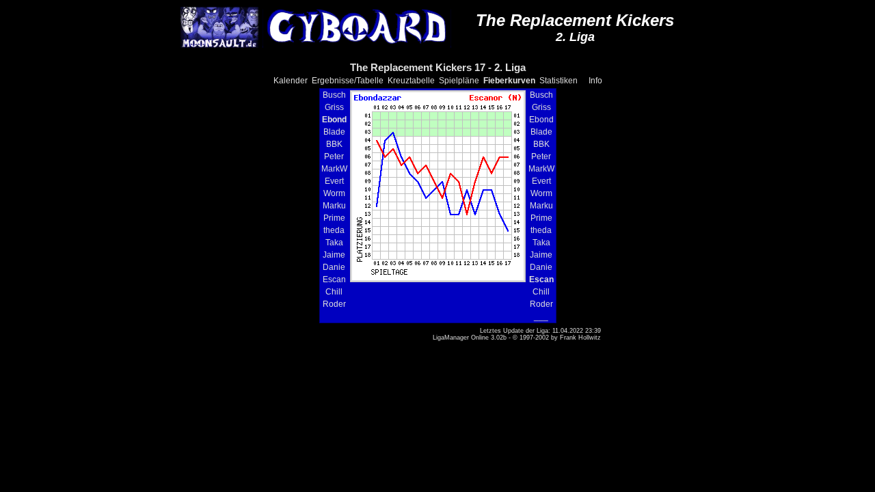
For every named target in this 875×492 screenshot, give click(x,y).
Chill (333, 292)
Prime (334, 218)
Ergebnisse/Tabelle (347, 80)
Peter (334, 156)
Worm (334, 193)
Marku (334, 205)
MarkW (334, 169)
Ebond (541, 119)
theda (334, 230)
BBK (334, 144)
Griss (334, 107)
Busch (334, 95)
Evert (334, 181)
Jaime (334, 255)
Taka (334, 242)
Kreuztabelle (411, 80)
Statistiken (558, 80)
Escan (334, 279)
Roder (334, 304)
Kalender (290, 80)
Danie (334, 267)
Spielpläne (459, 80)
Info (595, 80)
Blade (334, 132)
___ (541, 316)
